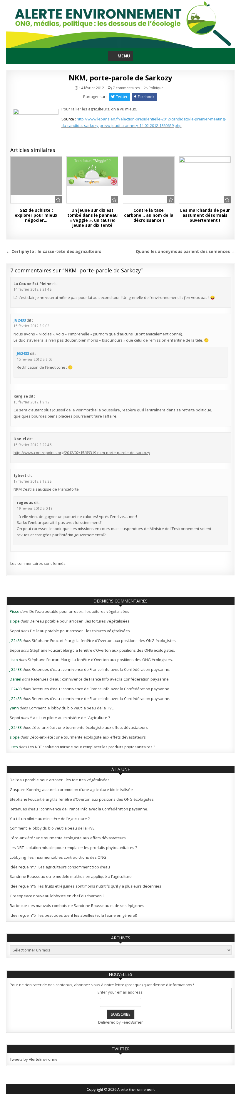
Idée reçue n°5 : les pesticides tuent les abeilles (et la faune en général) (73, 915)
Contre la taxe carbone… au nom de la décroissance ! (148, 215)
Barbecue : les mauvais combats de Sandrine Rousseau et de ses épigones (77, 905)
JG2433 (20, 320)
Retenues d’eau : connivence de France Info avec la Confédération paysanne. (101, 669)
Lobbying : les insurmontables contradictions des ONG (58, 857)
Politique (156, 87)
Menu (124, 56)
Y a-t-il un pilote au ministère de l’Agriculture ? (70, 717)
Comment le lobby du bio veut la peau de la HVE (71, 708)
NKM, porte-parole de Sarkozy (120, 77)
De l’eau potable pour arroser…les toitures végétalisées (79, 611)
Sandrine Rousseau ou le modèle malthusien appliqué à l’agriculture (71, 876)
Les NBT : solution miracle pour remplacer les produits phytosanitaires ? (91, 746)
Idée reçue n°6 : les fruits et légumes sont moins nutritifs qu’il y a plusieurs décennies (85, 886)
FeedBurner (132, 1022)
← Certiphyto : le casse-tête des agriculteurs (53, 251)
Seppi (15, 630)
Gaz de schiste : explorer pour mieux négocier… (36, 215)
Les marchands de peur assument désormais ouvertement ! (205, 215)
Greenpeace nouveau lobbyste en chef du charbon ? (57, 895)
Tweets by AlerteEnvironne (34, 1059)
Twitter (122, 96)
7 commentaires (126, 88)
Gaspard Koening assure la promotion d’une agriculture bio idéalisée (71, 789)
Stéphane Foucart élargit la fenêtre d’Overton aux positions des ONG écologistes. (104, 640)
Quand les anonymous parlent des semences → (185, 251)
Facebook (146, 96)
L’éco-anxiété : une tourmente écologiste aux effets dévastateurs (90, 727)
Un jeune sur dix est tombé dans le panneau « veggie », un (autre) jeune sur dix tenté (92, 217)
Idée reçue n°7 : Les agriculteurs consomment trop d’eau (60, 867)
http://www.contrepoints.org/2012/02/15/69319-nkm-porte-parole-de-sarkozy (82, 452)
